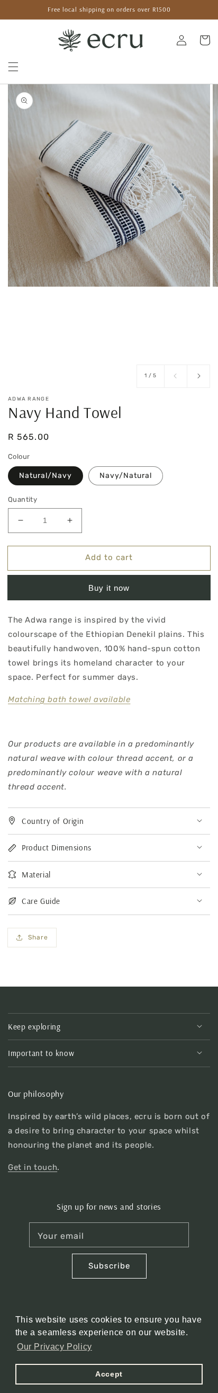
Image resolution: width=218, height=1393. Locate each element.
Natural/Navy (45, 475)
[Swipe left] (175, 376)
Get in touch (32, 1167)
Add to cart (109, 557)
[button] (13, 66)
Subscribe (109, 1266)
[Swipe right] (198, 376)
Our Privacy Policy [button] (54, 1346)
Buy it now (109, 587)
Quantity (22, 499)
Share (38, 937)
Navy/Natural (125, 475)
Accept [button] (109, 1374)
